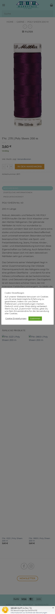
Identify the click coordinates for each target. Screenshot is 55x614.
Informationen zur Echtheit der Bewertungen (29, 613)
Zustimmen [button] (35, 318)
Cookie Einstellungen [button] (15, 318)
